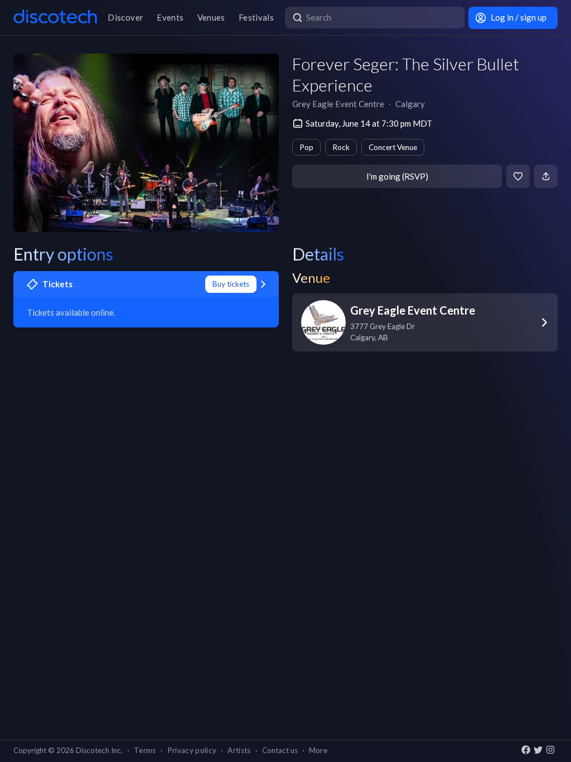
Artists (239, 750)
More (318, 750)
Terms (145, 750)
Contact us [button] (280, 750)
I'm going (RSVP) (397, 176)
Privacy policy (192, 750)
